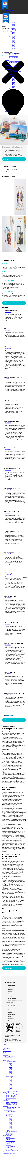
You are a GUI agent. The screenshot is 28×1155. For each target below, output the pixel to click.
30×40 (13, 48)
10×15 (13, 38)
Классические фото (11, 1061)
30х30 (13, 32)
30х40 (13, 33)
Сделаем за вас (12, 1010)
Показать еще (9, 715)
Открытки (11, 991)
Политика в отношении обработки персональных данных (13, 1040)
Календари (11, 989)
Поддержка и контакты (14, 1020)
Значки (8, 1137)
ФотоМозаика (12, 72)
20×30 (13, 45)
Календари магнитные (14, 61)
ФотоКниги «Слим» (13, 54)
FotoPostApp (12, 1035)
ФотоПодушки (10, 1134)
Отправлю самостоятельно (15, 66)
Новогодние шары (10, 1141)
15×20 (13, 42)
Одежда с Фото (12, 998)
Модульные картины (11, 1131)
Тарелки (8, 1143)
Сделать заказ (5, 159)
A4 (12, 49)
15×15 (13, 41)
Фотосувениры (12, 996)
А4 (12, 35)
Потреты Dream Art (13, 70)
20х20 (13, 29)
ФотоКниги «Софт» (13, 57)
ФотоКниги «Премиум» (14, 53)
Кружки (8, 1139)
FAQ (9, 1016)
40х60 (13, 86)
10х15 (13, 24)
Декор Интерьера (12, 993)
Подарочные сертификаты (15, 1000)
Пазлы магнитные (10, 1146)
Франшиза (11, 1018)
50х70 (13, 87)
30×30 (13, 46)
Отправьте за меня (13, 67)
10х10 (13, 37)
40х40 (13, 84)
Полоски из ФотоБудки (14, 50)
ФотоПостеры (9, 1133)
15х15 (13, 26)
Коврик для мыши (10, 1138)
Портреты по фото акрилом (15, 71)
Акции (10, 1007)
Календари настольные (14, 62)
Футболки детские (10, 1149)
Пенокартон (11, 88)
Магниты (8, 1145)
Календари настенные (14, 63)
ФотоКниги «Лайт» (13, 56)
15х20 (13, 28)
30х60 (13, 82)
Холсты (11, 74)
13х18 (13, 25)
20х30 (13, 30)
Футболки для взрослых (12, 1150)
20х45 (13, 80)
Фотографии (11, 985)
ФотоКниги (11, 987)
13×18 (13, 40)
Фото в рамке (12, 36)
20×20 (13, 44)
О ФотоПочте (11, 1005)
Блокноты (11, 58)
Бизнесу (10, 1012)
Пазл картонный (10, 1142)
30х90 (13, 83)
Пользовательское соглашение (13, 1041)
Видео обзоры (11, 1014)
